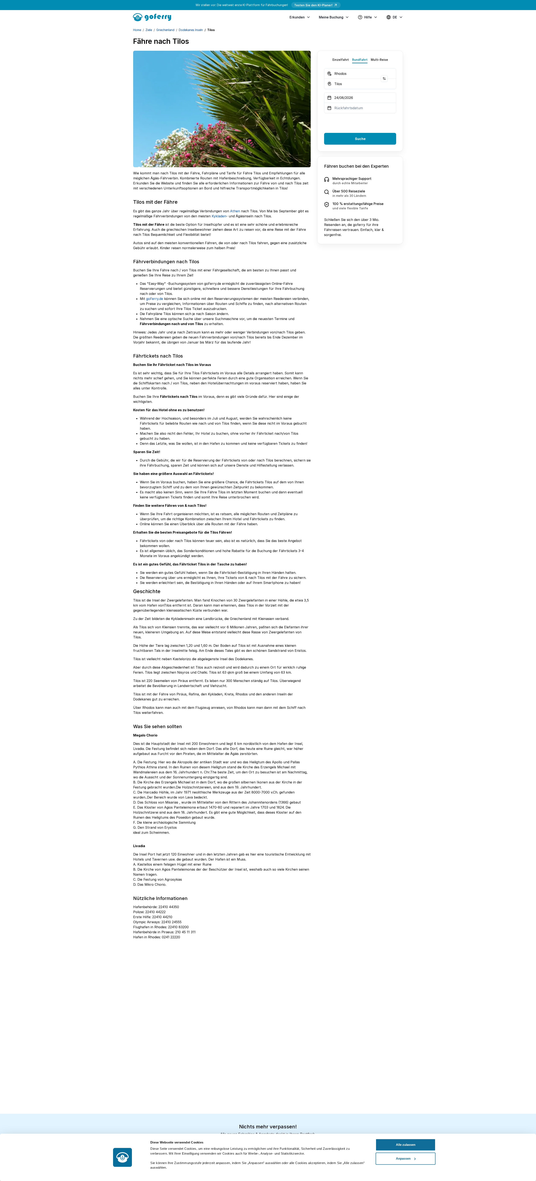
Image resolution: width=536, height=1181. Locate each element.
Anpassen (403, 1158)
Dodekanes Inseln (191, 30)
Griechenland (165, 30)
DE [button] (395, 17)
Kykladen (219, 216)
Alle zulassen (405, 1144)
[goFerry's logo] (153, 17)
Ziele (149, 30)
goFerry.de (154, 299)
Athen (235, 211)
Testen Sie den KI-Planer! (313, 5)
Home (137, 30)
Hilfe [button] (368, 17)
